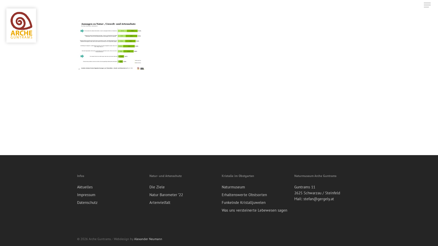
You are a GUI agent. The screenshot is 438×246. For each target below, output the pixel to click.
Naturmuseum (233, 187)
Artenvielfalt (159, 202)
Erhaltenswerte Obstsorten (244, 194)
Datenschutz (87, 202)
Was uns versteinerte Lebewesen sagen (254, 210)
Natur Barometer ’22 (166, 194)
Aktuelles (85, 187)
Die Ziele (157, 187)
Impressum (86, 194)
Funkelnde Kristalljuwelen (244, 202)
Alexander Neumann (148, 239)
